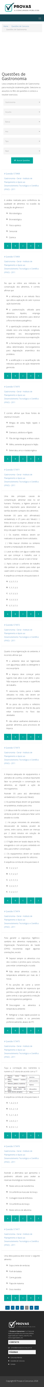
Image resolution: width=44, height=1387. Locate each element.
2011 (13, 189)
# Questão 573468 (12, 173)
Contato (12, 1364)
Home (6, 26)
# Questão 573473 (12, 747)
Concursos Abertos (16, 1358)
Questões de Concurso (20, 26)
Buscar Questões (23, 160)
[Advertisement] (22, 52)
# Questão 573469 (12, 256)
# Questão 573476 (12, 1146)
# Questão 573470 (12, 386)
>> (36, 1308)
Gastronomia (9, 178)
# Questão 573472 (12, 625)
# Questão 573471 (12, 469)
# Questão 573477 (12, 1229)
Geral (19, 178)
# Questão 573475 (12, 1041)
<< (7, 1308)
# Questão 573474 (12, 911)
